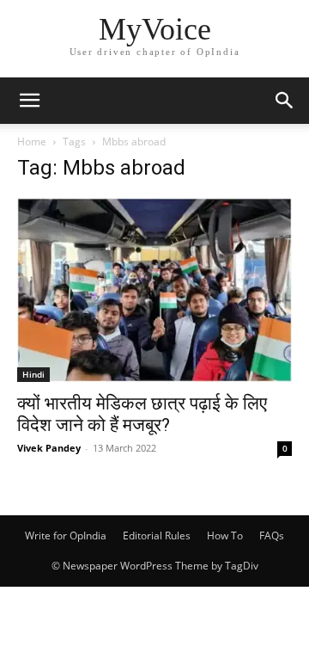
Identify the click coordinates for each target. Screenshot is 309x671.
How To (225, 535)
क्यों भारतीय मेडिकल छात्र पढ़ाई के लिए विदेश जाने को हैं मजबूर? (142, 414)
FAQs (271, 535)
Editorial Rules (157, 535)
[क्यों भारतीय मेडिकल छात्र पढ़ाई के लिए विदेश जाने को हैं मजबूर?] (154, 290)
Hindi (33, 374)
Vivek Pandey (49, 447)
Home (31, 141)
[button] (29, 100)
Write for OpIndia (65, 535)
